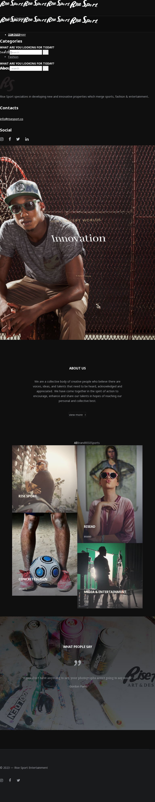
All (75, 443)
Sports (95, 443)
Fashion (13, 57)
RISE (88, 443)
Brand (81, 443)
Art (10, 52)
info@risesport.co (11, 119)
